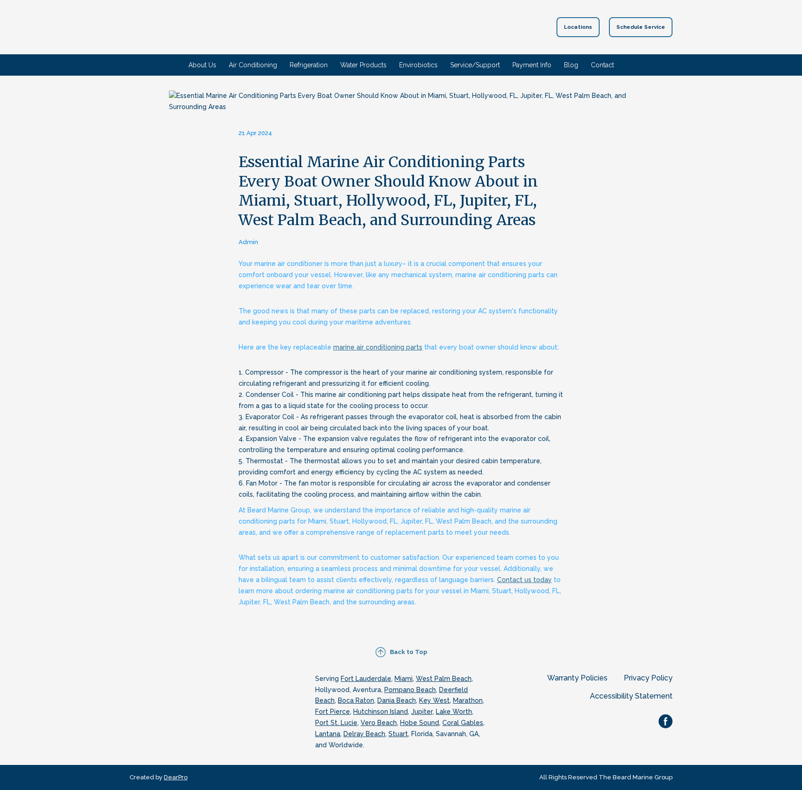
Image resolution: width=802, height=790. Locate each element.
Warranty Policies (577, 677)
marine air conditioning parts (377, 347)
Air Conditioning (253, 65)
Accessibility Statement (631, 696)
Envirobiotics (418, 65)
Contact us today (524, 579)
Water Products (363, 65)
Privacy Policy (648, 677)
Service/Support (475, 65)
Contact (602, 65)
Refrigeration (309, 65)
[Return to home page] (384, 27)
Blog (571, 65)
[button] (578, 27)
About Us (202, 65)
